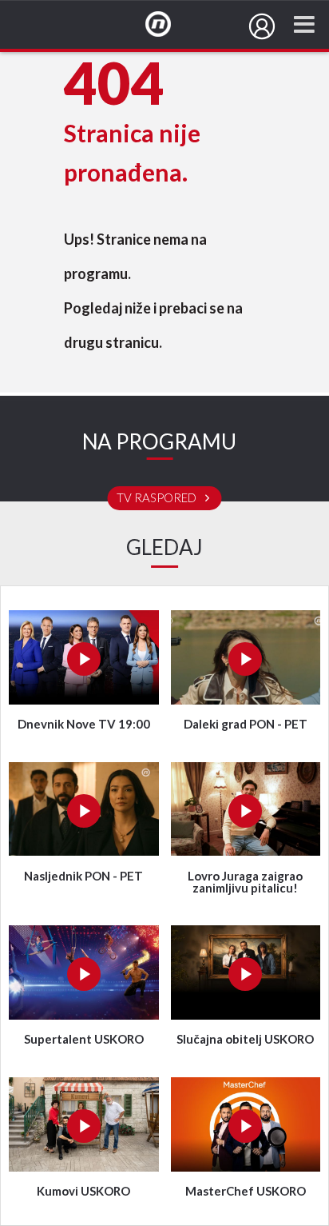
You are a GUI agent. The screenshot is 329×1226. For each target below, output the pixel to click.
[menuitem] (262, 26)
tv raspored (158, 498)
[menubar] (262, 26)
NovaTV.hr (168, 25)
